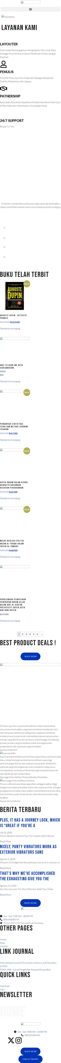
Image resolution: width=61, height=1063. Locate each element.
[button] (30, 9)
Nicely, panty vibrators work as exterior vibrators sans (28, 849)
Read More (5, 841)
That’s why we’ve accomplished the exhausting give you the (27, 876)
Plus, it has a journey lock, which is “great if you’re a (30, 822)
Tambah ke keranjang (10, 328)
